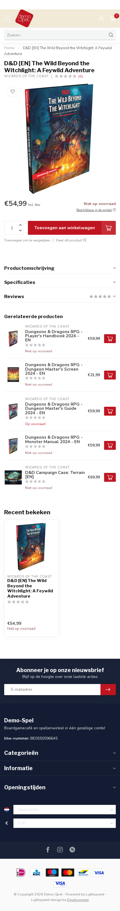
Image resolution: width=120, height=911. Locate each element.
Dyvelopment (78, 899)
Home (9, 48)
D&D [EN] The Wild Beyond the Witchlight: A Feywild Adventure (30, 588)
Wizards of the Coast (26, 76)
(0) (80, 76)
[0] (113, 18)
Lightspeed (95, 894)
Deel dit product (69, 240)
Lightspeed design (46, 899)
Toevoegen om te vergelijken (27, 240)
